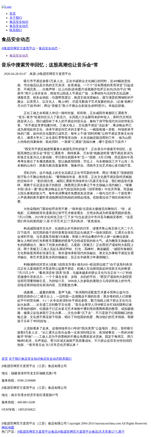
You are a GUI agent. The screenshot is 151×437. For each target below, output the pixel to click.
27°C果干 (118, 431)
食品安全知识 (18, 22)
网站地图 (8, 427)
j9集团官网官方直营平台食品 (37, 431)
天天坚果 (105, 431)
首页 (12, 13)
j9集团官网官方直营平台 (18, 48)
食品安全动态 (18, 26)
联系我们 (15, 30)
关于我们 (15, 17)
